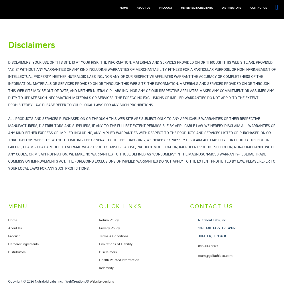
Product (165, 8)
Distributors (231, 8)
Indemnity (106, 268)
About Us (143, 8)
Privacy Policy (109, 228)
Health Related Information (119, 260)
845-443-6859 (208, 246)
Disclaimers (108, 252)
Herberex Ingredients (197, 8)
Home (124, 8)
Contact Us (258, 8)
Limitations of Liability (115, 244)
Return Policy (109, 220)
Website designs (102, 281)
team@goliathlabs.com (215, 256)
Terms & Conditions (113, 236)
